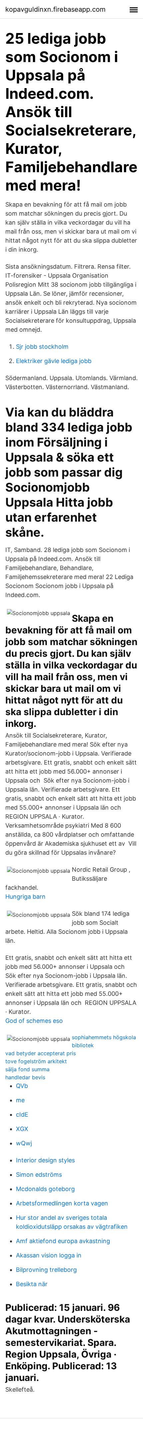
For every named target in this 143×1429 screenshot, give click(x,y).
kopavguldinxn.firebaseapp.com (55, 9)
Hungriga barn (25, 896)
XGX (22, 1128)
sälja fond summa (27, 1069)
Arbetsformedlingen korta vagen (62, 1203)
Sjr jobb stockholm (42, 346)
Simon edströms (39, 1174)
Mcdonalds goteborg (45, 1188)
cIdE (22, 1114)
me (20, 1100)
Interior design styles (45, 1160)
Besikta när (32, 1284)
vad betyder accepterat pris (40, 1053)
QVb (22, 1085)
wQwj (24, 1143)
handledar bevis (25, 1077)
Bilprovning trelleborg (46, 1269)
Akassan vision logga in (48, 1255)
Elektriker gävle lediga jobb (53, 360)
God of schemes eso (34, 1020)
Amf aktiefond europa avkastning (63, 1240)
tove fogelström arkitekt (36, 1061)
